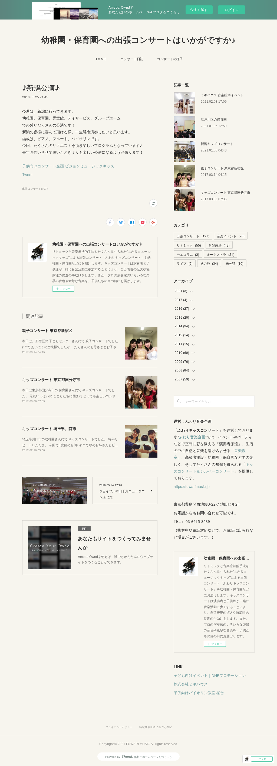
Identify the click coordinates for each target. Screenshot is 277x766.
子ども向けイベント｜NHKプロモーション (210, 675)
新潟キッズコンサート (217, 143)
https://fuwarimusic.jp (192, 486)
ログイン (232, 9)
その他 (209, 263)
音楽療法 (219, 245)
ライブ (185, 263)
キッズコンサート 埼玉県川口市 (49, 428)
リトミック (189, 245)
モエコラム (188, 254)
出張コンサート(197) (35, 188)
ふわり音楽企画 (192, 436)
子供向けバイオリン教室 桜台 (199, 692)
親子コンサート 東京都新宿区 (47, 330)
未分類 (234, 263)
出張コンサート (193, 236)
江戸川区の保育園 (214, 119)
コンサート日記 (132, 58)
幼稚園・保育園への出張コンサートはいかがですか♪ (138, 39)
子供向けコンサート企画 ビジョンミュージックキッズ (68, 166)
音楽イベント (231, 236)
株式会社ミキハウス (191, 684)
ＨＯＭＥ (100, 58)
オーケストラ (220, 254)
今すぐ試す (199, 9)
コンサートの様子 (170, 58)
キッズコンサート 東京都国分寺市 (51, 379)
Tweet (27, 174)
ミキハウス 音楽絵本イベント (222, 94)
